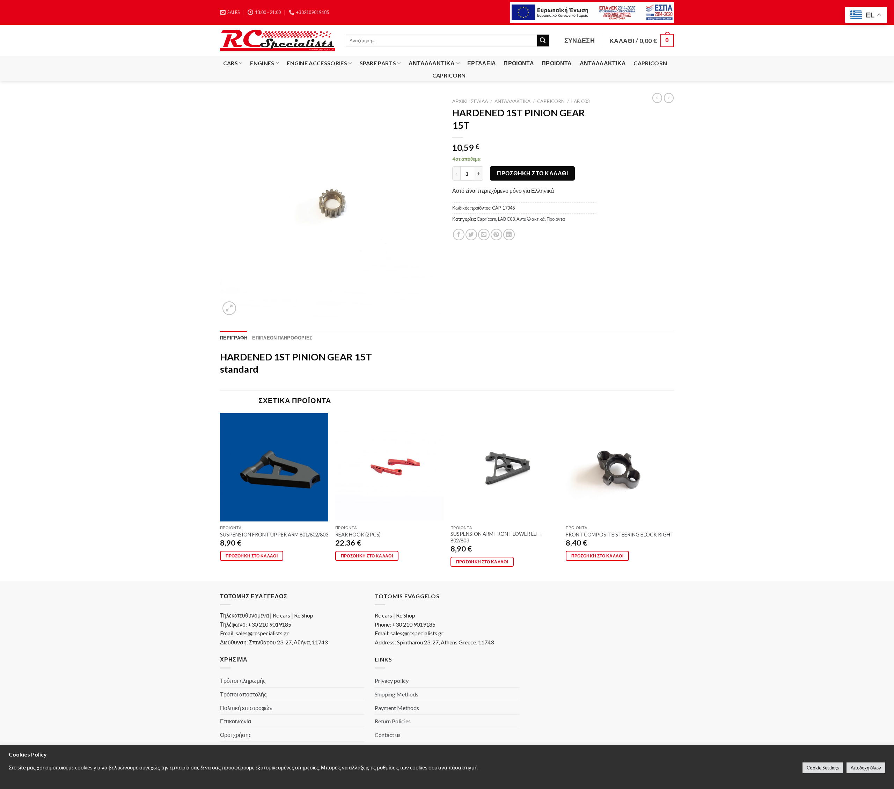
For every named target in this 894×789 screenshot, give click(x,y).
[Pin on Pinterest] (496, 234)
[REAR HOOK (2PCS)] (389, 467)
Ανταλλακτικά (432, 63)
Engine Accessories (317, 63)
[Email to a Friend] (484, 234)
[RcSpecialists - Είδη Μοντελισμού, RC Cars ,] (277, 40)
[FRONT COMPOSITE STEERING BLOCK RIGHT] (620, 467)
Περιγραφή (233, 338)
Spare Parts (378, 63)
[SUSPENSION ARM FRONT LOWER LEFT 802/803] (504, 467)
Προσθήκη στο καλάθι (532, 173)
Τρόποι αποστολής (243, 694)
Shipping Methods (396, 694)
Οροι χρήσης (235, 734)
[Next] (673, 496)
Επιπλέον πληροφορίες (282, 338)
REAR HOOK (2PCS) (358, 535)
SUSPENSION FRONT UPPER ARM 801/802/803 (274, 535)
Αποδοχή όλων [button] (866, 767)
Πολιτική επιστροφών (246, 707)
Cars (230, 63)
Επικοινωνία (235, 721)
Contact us (388, 734)
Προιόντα (519, 63)
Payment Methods (397, 707)
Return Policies (393, 721)
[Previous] (220, 496)
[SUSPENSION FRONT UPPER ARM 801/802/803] (274, 467)
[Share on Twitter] (471, 234)
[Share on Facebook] (458, 234)
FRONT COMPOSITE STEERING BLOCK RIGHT (620, 535)
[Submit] (543, 40)
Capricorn (650, 63)
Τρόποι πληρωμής (243, 680)
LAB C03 (580, 101)
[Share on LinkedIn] (509, 234)
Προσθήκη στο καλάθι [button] (252, 556)
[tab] (233, 338)
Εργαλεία (481, 63)
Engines (262, 63)
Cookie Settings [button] (823, 767)
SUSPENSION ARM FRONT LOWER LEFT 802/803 (496, 537)
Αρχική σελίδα (470, 101)
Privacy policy (392, 680)
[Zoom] (229, 308)
